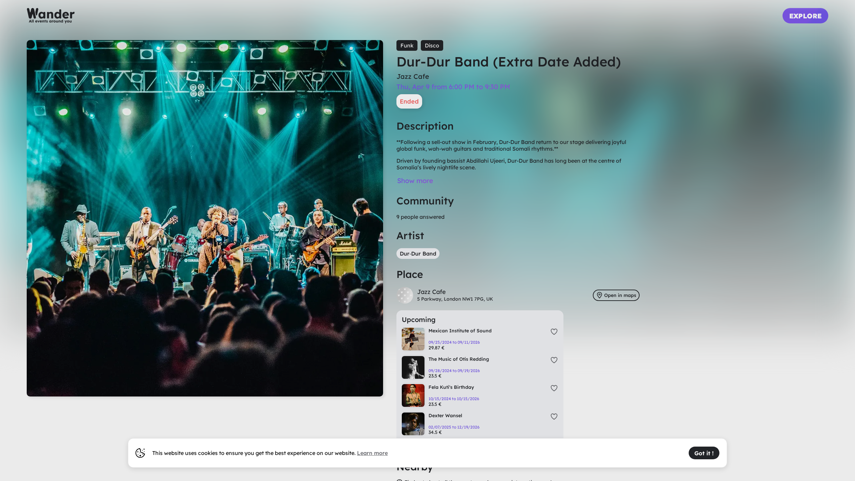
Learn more (372, 453)
